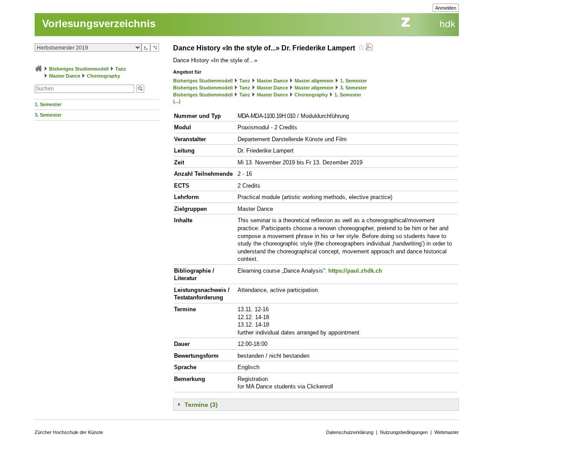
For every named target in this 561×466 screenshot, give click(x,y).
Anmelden (445, 8)
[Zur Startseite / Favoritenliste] (39, 68)
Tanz (120, 68)
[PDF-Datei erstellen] (369, 48)
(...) (177, 101)
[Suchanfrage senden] (140, 89)
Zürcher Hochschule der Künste (69, 432)
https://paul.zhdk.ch (355, 270)
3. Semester (48, 114)
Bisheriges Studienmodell (79, 68)
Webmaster (446, 432)
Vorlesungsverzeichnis (99, 23)
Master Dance (64, 75)
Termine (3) (201, 404)
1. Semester (48, 104)
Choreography (103, 75)
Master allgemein (314, 80)
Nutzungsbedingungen (404, 432)
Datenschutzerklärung (349, 432)
